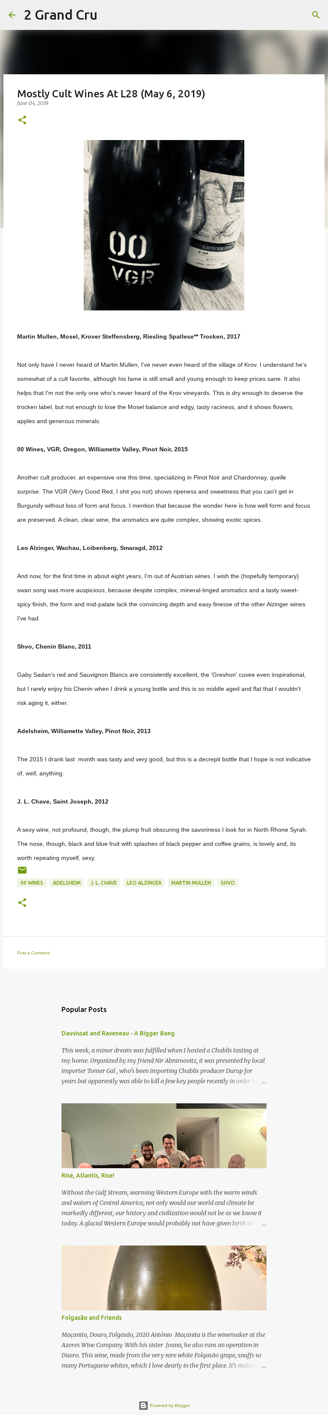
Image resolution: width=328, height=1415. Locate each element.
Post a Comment (33, 952)
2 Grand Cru (60, 14)
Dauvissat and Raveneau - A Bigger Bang (118, 1033)
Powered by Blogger (169, 1405)
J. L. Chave (104, 883)
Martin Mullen (191, 883)
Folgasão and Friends (92, 1317)
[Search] (109, 15)
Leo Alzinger (144, 883)
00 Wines (31, 883)
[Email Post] (22, 873)
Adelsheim (67, 883)
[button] (22, 120)
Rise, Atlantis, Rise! (88, 1175)
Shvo (228, 883)
